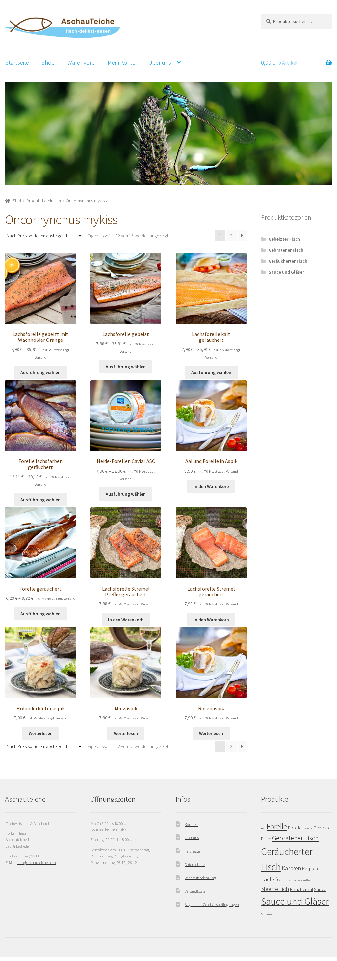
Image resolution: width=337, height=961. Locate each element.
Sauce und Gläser (286, 272)
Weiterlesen (41, 733)
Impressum (194, 851)
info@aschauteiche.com (36, 862)
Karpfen (291, 868)
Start (17, 201)
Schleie (266, 914)
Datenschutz (195, 864)
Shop (48, 62)
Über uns (159, 62)
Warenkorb (81, 62)
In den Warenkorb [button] (211, 486)
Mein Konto (122, 62)
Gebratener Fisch (286, 250)
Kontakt (191, 824)
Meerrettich (275, 889)
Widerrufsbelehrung (200, 877)
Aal (263, 828)
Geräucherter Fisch (288, 261)
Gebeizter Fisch (284, 239)
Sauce (320, 889)
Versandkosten (196, 891)
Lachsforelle (276, 879)
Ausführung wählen (40, 372)
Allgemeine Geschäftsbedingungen (212, 904)
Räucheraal (301, 889)
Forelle (277, 827)
